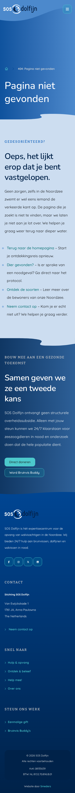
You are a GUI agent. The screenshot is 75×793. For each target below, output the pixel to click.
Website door (37, 786)
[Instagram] (18, 561)
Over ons (14, 688)
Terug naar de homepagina (30, 248)
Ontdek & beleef (19, 671)
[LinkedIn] (37, 561)
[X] (28, 561)
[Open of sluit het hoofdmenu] (67, 9)
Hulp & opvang (18, 662)
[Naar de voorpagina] (20, 9)
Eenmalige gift (18, 722)
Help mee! (15, 680)
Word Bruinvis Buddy (24, 473)
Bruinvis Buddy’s (19, 730)
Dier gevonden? (20, 265)
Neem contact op (22, 306)
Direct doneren (20, 462)
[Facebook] (9, 561)
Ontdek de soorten (23, 289)
